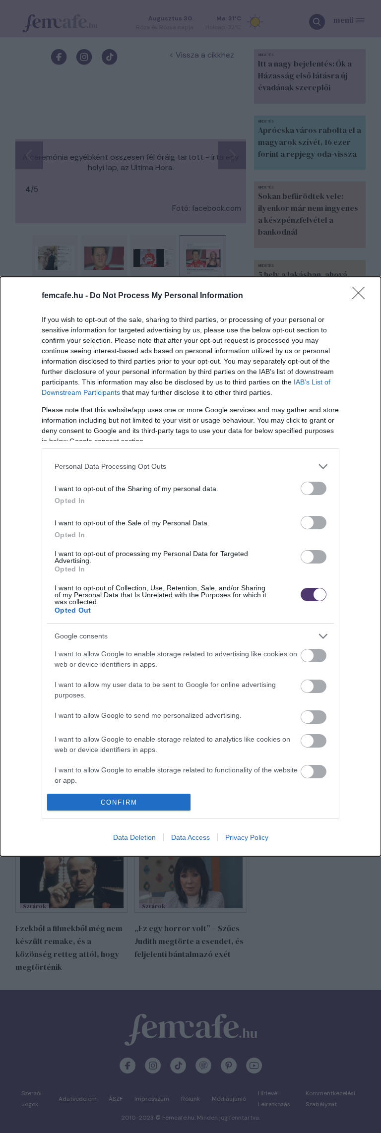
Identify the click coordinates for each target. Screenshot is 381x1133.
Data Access (190, 837)
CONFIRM (119, 802)
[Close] (361, 296)
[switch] (313, 488)
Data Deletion (134, 837)
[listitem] (190, 466)
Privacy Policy (246, 837)
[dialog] (190, 566)
